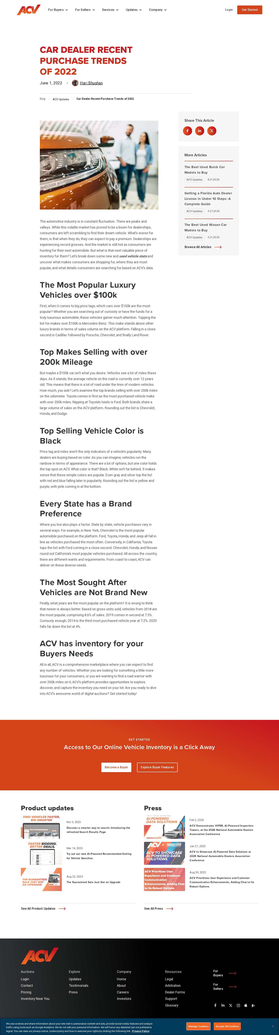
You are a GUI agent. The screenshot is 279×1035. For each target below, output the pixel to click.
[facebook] (215, 1005)
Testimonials (78, 986)
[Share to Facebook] (187, 130)
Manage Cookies (198, 1026)
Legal (169, 979)
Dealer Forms (175, 992)
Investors (124, 999)
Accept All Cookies (227, 1026)
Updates (75, 979)
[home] (30, 10)
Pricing (26, 992)
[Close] (273, 1026)
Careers (123, 992)
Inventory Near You (35, 999)
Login (229, 9)
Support (171, 999)
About (121, 986)
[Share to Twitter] (211, 130)
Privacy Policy (140, 1031)
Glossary (171, 1005)
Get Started (250, 10)
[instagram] (238, 1005)
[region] (139, 1026)
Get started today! (123, 694)
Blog (42, 98)
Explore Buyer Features (157, 767)
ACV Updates (61, 99)
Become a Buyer (116, 767)
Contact (27, 986)
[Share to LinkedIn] (199, 130)
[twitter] (230, 1005)
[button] (56, 10)
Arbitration (173, 986)
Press (73, 992)
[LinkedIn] (223, 1005)
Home (121, 979)
